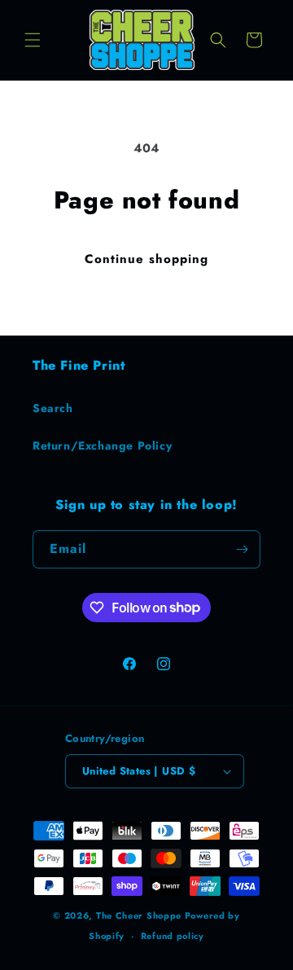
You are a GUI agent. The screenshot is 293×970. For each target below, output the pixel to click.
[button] (32, 40)
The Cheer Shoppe (138, 915)
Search (53, 408)
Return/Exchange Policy (102, 445)
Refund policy (172, 935)
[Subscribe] (242, 549)
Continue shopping (146, 259)
